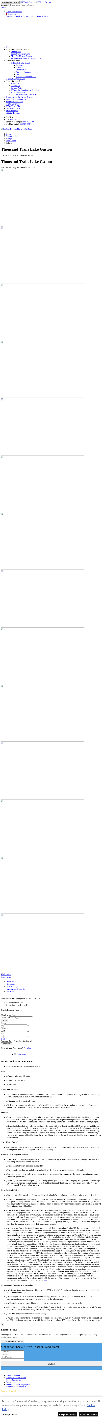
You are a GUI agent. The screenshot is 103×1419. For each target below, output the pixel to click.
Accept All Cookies (67, 1414)
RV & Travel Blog (13, 106)
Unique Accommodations (26, 76)
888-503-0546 (25, 124)
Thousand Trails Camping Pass (18, 1384)
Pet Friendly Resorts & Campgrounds (26, 58)
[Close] (99, 1401)
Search (3, 7)
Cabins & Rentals (13, 1375)
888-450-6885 (29, 122)
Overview (11, 981)
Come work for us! (13, 108)
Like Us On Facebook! (10, 1371)
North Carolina (12, 136)
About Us (15, 83)
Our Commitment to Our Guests (24, 95)
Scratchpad (28, 15)
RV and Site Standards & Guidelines (25, 90)
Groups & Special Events (16, 1378)
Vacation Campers (23, 72)
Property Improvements (20, 54)
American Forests (18, 92)
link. (45, 1280)
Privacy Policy (17, 88)
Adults (3, 1023)
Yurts (18, 74)
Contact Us (15, 86)
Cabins (19, 67)
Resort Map (12, 986)
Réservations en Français (16, 1387)
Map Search (16, 51)
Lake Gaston (11, 141)
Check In (4, 1015)
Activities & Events (16, 989)
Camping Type (7, 1041)
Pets (2, 1033)
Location (4, 5)
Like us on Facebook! (24, 129)
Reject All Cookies (88, 1414)
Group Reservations (14, 12)
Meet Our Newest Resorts (21, 56)
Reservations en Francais (16, 99)
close (3, 1039)
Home (8, 47)
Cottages (19, 65)
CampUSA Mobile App (15, 79)
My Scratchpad (12, 111)
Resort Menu (6, 977)
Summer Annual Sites (14, 101)
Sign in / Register (13, 113)
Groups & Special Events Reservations (21, 97)
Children (4, 1028)
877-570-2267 (15, 119)
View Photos (6, 975)
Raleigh (9, 138)
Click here (28, 1048)
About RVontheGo (13, 1380)
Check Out (5, 1018)
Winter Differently (13, 104)
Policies (10, 991)
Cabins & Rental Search (20, 63)
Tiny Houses (21, 70)
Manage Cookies (10, 1414)
